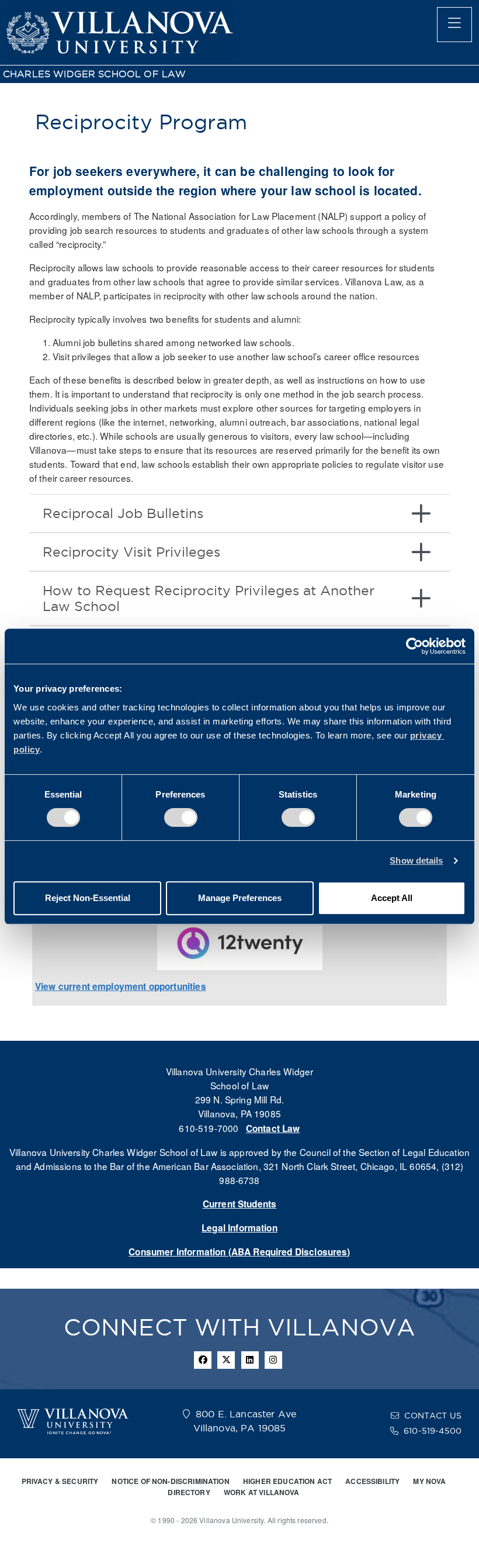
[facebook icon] (202, 1360)
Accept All (391, 898)
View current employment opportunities (120, 986)
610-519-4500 (432, 1430)
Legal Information (239, 1227)
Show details (416, 860)
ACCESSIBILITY (372, 1481)
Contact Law (273, 1128)
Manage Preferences (240, 898)
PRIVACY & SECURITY (60, 1481)
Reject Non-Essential (87, 898)
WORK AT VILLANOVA (262, 1492)
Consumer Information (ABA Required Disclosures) (239, 1251)
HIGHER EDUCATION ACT (287, 1481)
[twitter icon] (226, 1360)
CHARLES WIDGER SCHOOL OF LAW (94, 74)
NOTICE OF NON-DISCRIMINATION (170, 1481)
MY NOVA (429, 1481)
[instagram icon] (273, 1360)
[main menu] (454, 24)
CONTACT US (432, 1415)
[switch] (180, 817)
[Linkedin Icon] (250, 1360)
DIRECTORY (189, 1492)
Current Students (239, 1203)
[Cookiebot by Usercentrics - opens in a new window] (414, 646)
